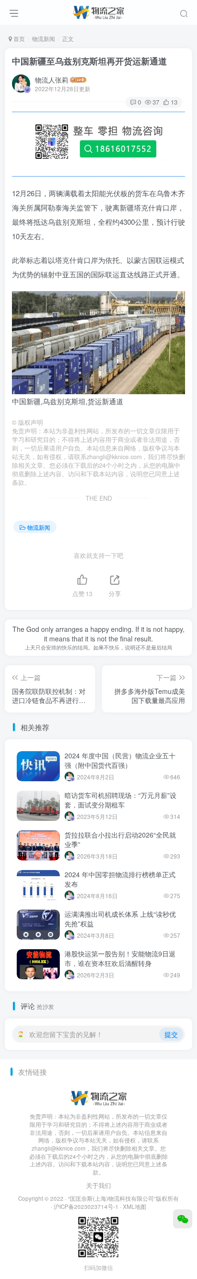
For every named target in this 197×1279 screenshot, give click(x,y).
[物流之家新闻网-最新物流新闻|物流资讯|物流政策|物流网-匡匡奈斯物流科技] (98, 11)
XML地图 (134, 1206)
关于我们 (98, 1185)
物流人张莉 (51, 79)
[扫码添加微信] (182, 1218)
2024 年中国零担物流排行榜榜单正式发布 (120, 879)
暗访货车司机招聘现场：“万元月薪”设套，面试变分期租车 (120, 799)
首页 (18, 38)
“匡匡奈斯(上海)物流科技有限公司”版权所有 (123, 1198)
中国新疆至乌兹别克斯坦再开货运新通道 (89, 61)
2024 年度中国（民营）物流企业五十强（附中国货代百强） (120, 760)
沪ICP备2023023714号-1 (86, 1206)
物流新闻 (43, 38)
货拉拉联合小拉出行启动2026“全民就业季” (120, 839)
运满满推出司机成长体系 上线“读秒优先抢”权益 (120, 918)
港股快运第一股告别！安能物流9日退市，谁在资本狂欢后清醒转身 (120, 958)
